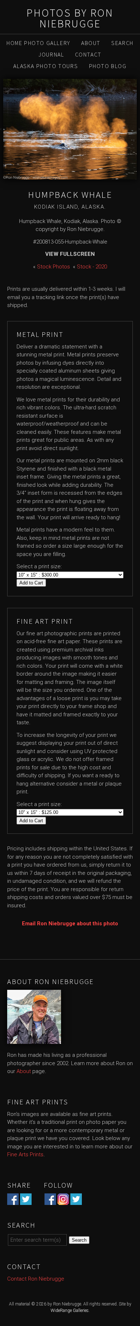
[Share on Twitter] (26, 1200)
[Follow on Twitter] (76, 1200)
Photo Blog (108, 66)
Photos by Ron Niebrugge (70, 18)
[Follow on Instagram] (63, 1200)
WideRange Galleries (70, 1310)
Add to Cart (31, 583)
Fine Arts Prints (25, 1154)
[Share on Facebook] (13, 1200)
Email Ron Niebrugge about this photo (70, 923)
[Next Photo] (138, 129)
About (91, 42)
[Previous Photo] (1, 129)
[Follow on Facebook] (50, 1200)
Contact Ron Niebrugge (35, 1279)
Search (122, 42)
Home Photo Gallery (38, 42)
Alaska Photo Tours (45, 66)
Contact (88, 54)
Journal (51, 54)
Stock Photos (53, 266)
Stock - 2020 (92, 266)
